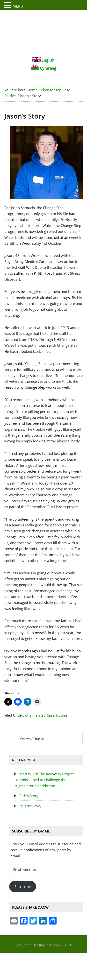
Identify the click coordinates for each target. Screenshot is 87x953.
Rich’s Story (28, 795)
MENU (18, 6)
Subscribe (22, 886)
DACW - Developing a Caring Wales (43, 33)
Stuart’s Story (30, 806)
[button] (8, 5)
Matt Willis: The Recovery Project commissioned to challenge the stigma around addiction (44, 779)
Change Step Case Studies (46, 715)
